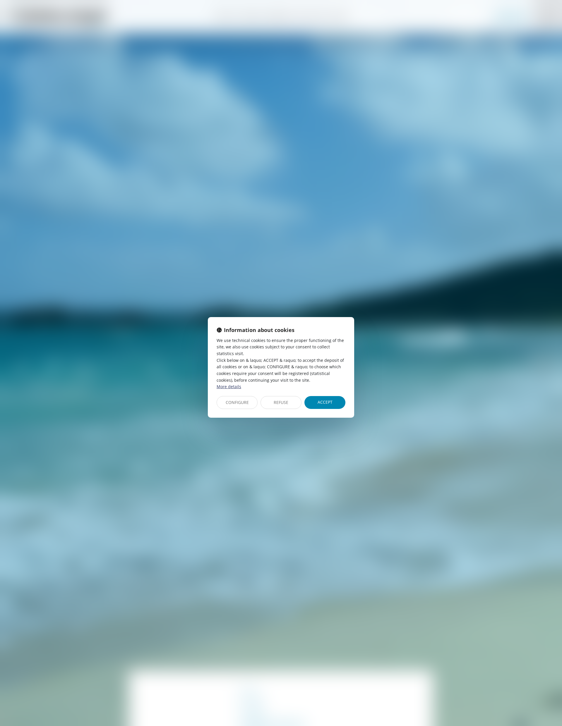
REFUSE (281, 402)
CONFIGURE (237, 402)
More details (229, 386)
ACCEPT (325, 402)
